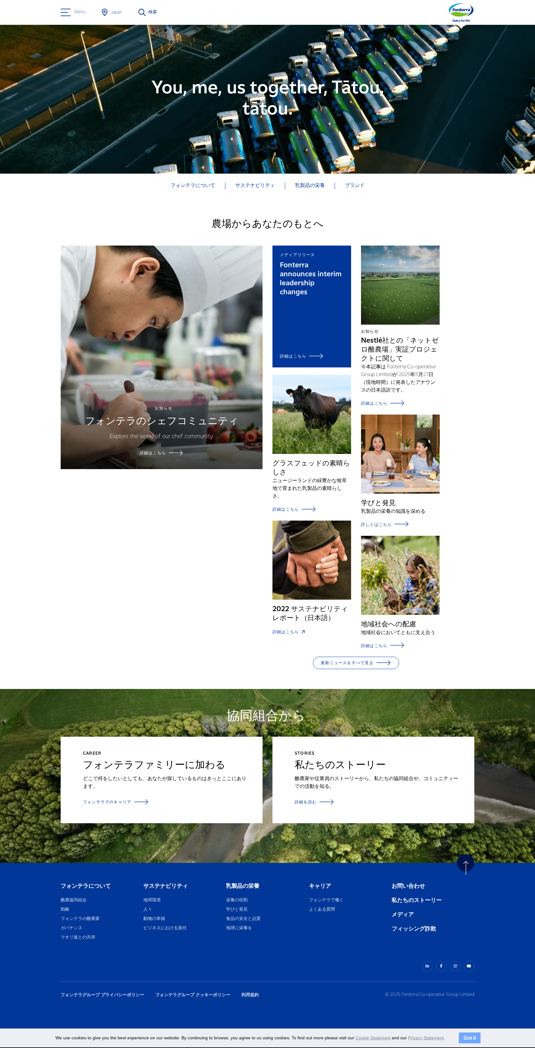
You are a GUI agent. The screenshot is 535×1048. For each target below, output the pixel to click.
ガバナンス (71, 928)
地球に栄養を (239, 928)
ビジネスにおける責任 (165, 928)
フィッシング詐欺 (414, 929)
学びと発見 (237, 909)
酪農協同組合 (74, 900)
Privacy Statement (426, 1037)
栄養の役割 (237, 900)
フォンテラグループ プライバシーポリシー (102, 994)
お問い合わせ (408, 886)
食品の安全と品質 (243, 919)
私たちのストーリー (417, 900)
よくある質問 (322, 909)
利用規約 (250, 994)
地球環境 (152, 900)
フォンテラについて (86, 886)
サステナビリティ (165, 886)
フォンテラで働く (326, 900)
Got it (469, 1038)
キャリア (320, 886)
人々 (147, 909)
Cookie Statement (372, 1037)
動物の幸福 (154, 919)
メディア (403, 914)
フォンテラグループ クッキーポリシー (192, 994)
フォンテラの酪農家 (80, 919)
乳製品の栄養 (242, 886)
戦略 (65, 909)
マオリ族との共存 (78, 937)
